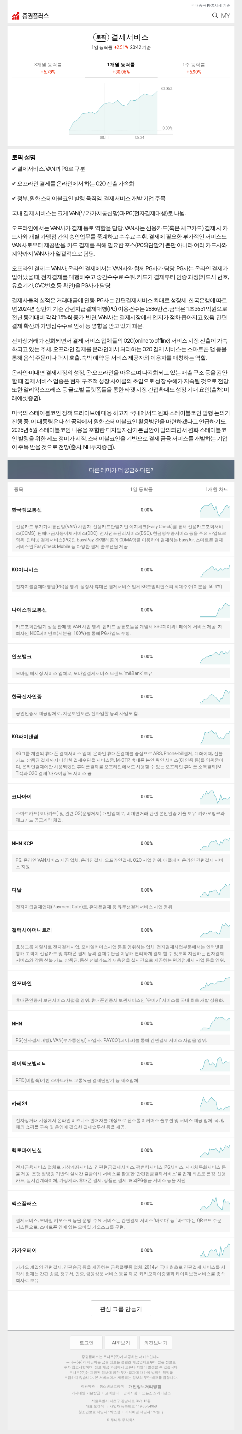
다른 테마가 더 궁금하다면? (121, 470)
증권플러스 (30, 16)
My (226, 15)
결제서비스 (122, 37)
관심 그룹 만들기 (121, 1309)
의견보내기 (156, 1343)
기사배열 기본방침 (86, 1393)
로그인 (86, 1343)
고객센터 (112, 1393)
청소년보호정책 (112, 1386)
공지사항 (130, 1393)
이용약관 (88, 1386)
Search (215, 16)
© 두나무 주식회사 (121, 1420)
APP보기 (121, 1343)
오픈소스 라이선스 (156, 1393)
